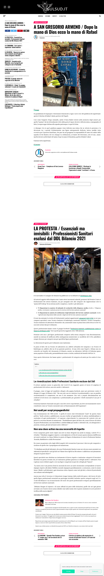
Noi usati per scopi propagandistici (49, 346)
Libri (25, 75)
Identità (25, 100)
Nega (81, 571)
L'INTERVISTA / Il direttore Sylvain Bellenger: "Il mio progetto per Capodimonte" (15, 106)
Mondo (6, 101)
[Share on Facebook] (7, 31)
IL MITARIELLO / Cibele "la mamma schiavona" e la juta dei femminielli (15, 86)
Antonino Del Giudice (45, 218)
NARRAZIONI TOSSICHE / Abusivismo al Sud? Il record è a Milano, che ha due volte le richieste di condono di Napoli (14, 94)
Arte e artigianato (9, 99)
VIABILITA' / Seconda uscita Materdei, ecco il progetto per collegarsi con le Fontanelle (14, 63)
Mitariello (7, 83)
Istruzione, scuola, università (16, 75)
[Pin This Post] (20, 31)
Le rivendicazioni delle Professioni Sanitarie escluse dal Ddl (56, 344)
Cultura (7, 67)
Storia (26, 101)
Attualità (7, 43)
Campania (7, 100)
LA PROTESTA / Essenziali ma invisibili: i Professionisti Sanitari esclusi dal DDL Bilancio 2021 (15, 39)
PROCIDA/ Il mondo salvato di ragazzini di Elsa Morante (13, 79)
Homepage (40, 16)
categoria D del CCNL (86, 292)
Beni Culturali (22, 99)
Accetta (68, 571)
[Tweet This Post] (14, 31)
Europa (21, 100)
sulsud (15, 20)
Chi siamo (47, 16)
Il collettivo (62, 16)
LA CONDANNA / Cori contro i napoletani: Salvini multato (13, 46)
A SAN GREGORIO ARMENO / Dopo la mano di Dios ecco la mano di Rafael (15, 25)
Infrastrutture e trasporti (11, 58)
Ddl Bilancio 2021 (86, 270)
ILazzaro (42, 38)
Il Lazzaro (37, 144)
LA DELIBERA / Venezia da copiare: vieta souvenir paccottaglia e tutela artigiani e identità (15, 53)
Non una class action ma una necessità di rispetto (53, 349)
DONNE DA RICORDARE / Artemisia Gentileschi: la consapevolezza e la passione (15, 71)
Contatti (54, 16)
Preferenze (95, 571)
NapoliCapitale (22, 58)
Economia (16, 100)
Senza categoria (9, 20)
